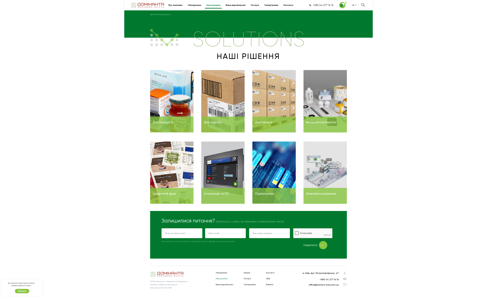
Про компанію (175, 5)
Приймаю (22, 291)
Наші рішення (213, 5)
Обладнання (194, 5)
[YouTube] (345, 279)
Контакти (288, 5)
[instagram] (345, 284)
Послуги (255, 5)
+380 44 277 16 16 (329, 279)
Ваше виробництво (236, 5)
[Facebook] (345, 274)
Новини (247, 273)
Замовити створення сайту (160, 285)
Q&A (268, 279)
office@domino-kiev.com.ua (324, 284)
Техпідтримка (271, 5)
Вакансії (269, 285)
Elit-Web (168, 288)
